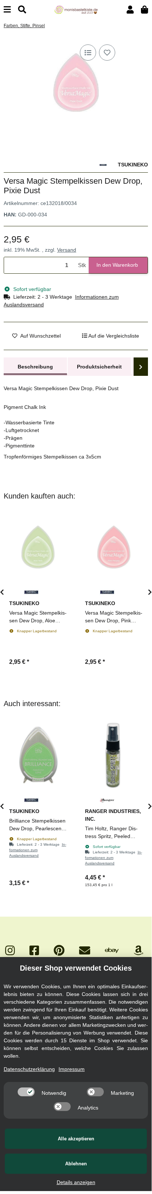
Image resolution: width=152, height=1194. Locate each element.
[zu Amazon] (138, 951)
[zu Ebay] (112, 951)
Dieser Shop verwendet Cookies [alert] (76, 968)
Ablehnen (76, 1163)
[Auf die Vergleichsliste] (88, 52)
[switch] (26, 1091)
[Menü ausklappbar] (7, 10)
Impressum (72, 1069)
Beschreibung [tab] (35, 367)
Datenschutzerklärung (29, 1069)
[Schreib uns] (85, 951)
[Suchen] (22, 10)
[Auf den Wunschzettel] (107, 52)
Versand (66, 250)
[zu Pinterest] (59, 951)
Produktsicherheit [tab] (99, 367)
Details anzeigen (76, 1182)
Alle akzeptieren (76, 1138)
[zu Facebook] (34, 951)
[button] (130, 10)
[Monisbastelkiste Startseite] (75, 9)
